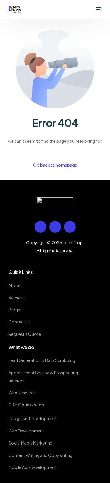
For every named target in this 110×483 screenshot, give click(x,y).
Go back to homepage (55, 164)
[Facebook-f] (40, 227)
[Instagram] (70, 227)
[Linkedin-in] (55, 227)
